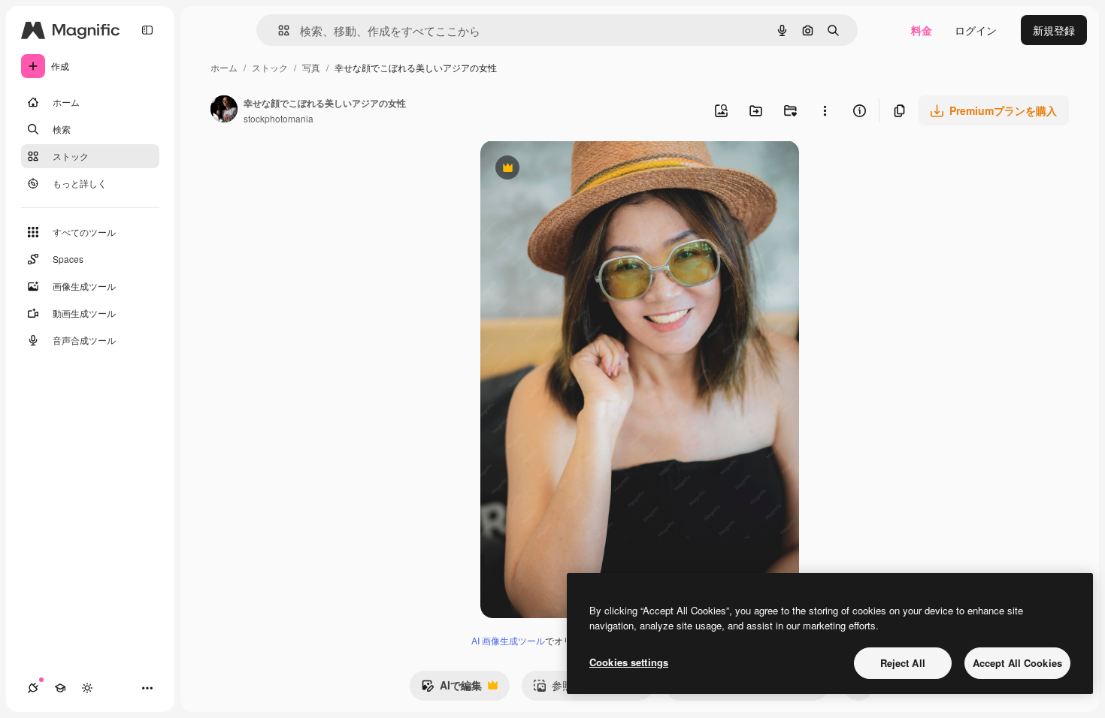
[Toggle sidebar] (147, 30)
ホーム (224, 67)
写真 (311, 67)
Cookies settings (628, 662)
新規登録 (1054, 30)
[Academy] (60, 688)
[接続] (33, 688)
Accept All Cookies (1017, 663)
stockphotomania (278, 118)
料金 (921, 30)
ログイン (976, 30)
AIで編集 (451, 688)
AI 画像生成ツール (508, 640)
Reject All (902, 663)
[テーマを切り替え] (87, 688)
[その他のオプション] (825, 110)
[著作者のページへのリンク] (224, 110)
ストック (270, 67)
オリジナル (584, 169)
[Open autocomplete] (277, 30)
